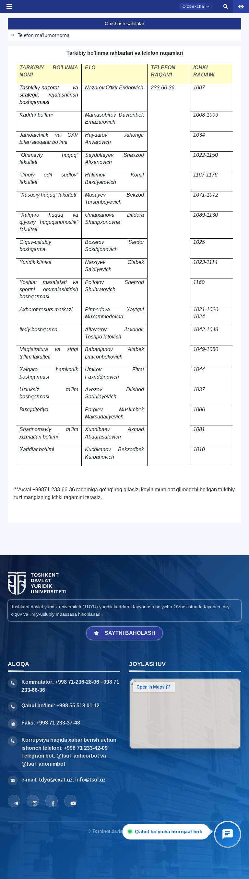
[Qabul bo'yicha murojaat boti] (227, 834)
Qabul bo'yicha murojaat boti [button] (170, 831)
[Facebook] (51, 801)
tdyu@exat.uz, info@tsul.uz (72, 779)
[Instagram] (33, 801)
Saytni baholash (130, 633)
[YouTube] (70, 801)
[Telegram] (14, 801)
